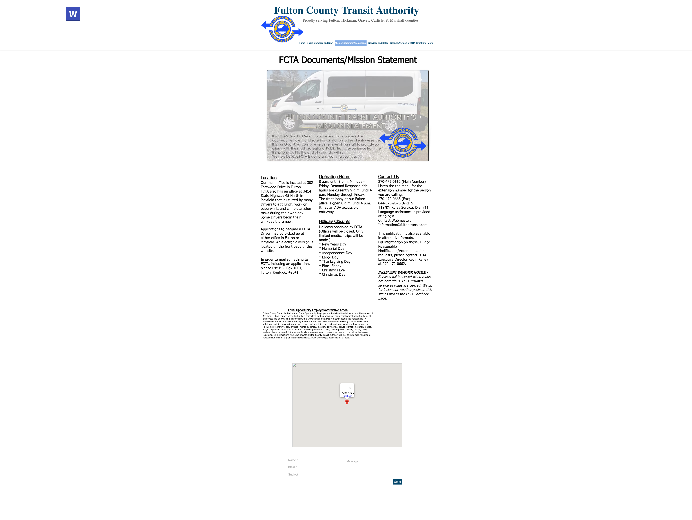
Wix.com (284, 518)
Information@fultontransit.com (402, 225)
